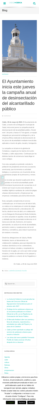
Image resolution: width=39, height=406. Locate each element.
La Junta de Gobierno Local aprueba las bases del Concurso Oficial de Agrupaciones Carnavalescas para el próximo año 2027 (20, 302)
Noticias (5, 74)
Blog (4, 10)
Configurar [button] (10, 402)
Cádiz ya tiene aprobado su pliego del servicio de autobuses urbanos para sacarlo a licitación (20, 332)
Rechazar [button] (22, 402)
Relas (6, 373)
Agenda (7, 357)
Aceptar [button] (31, 402)
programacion (9, 370)
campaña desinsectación (18, 270)
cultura (6, 362)
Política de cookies (28, 399)
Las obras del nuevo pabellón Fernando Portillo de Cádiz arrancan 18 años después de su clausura (20, 340)
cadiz (6, 360)
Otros (6, 367)
